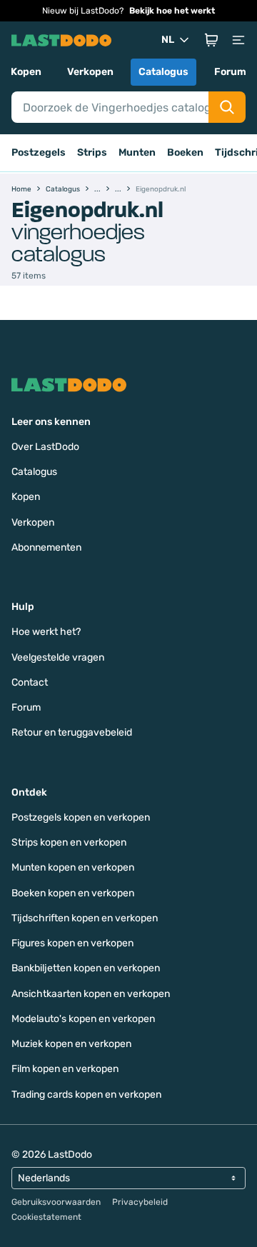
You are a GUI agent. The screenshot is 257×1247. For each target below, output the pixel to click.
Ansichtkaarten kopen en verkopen (90, 994)
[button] (211, 40)
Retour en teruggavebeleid (71, 732)
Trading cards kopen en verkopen (86, 1094)
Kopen (26, 72)
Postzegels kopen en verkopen (80, 817)
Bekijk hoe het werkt (172, 11)
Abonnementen (46, 547)
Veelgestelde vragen (57, 657)
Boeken (185, 152)
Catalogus (163, 72)
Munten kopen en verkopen (72, 867)
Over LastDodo (45, 447)
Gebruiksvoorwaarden (56, 1202)
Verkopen (90, 72)
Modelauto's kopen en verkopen (83, 1019)
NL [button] (167, 40)
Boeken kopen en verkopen (72, 893)
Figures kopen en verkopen (72, 943)
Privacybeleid (140, 1202)
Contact (29, 682)
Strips (92, 152)
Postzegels (38, 152)
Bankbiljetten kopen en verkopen (85, 968)
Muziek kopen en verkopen (71, 1044)
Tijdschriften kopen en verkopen (84, 918)
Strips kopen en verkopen (68, 842)
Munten (137, 152)
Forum (230, 72)
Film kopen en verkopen (65, 1069)
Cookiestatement (46, 1217)
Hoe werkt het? (46, 632)
